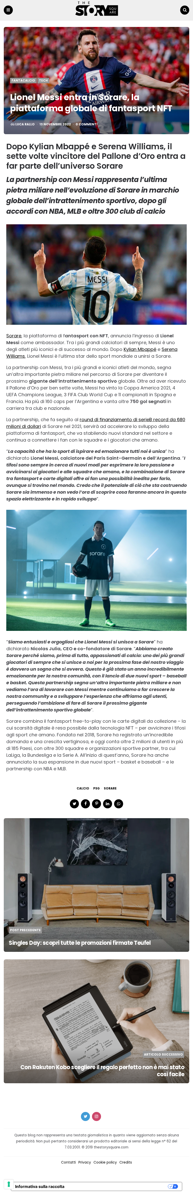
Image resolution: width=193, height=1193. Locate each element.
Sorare (13, 336)
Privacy (84, 1162)
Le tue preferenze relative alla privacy (119, 1186)
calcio (83, 788)
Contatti (68, 1162)
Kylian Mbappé (140, 349)
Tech (43, 80)
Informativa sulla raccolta (39, 1186)
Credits (125, 1162)
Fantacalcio (23, 80)
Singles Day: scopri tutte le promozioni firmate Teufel (81, 943)
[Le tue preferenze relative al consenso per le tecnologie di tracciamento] (9, 1184)
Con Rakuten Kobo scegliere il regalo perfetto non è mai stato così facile (102, 1070)
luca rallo (25, 124)
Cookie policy (105, 1162)
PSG (96, 788)
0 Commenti (87, 124)
